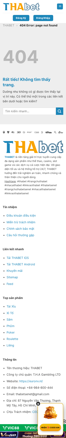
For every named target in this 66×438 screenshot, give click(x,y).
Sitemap (12, 277)
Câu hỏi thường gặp (20, 235)
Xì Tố (10, 313)
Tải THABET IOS (18, 258)
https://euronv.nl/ (31, 381)
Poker (11, 332)
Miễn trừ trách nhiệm (21, 222)
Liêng (10, 345)
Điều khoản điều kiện (21, 215)
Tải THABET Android (21, 264)
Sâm (10, 319)
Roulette (12, 339)
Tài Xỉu (11, 306)
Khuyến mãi (15, 271)
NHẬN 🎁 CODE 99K (50, 427)
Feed (10, 284)
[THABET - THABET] (21, 7)
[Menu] (60, 7)
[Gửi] (59, 111)
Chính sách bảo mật (20, 228)
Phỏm (10, 326)
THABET (8, 25)
